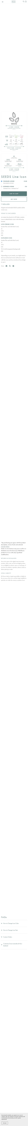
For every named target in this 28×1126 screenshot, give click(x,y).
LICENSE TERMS (5, 546)
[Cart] (26, 1)
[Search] (23, 1)
